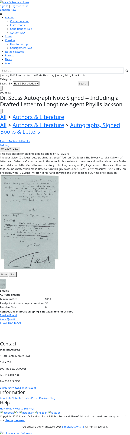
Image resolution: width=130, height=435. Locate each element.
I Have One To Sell (10, 323)
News (8, 59)
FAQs (32, 408)
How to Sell (21, 408)
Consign (10, 40)
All (3, 117)
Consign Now (8, 10)
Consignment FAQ (21, 48)
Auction (9, 17)
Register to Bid (20, 6)
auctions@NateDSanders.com (18, 387)
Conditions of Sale (21, 29)
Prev (4, 274)
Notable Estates (14, 51)
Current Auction (19, 21)
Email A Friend (8, 315)
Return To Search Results (15, 141)
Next (12, 274)
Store (8, 36)
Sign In (4, 6)
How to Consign (19, 44)
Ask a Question (9, 319)
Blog (52, 398)
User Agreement (15, 420)
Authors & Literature (38, 117)
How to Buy (7, 408)
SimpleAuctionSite (73, 426)
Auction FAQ (17, 32)
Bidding (4, 145)
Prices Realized (40, 398)
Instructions (17, 25)
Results (9, 55)
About (8, 63)
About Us (5, 398)
